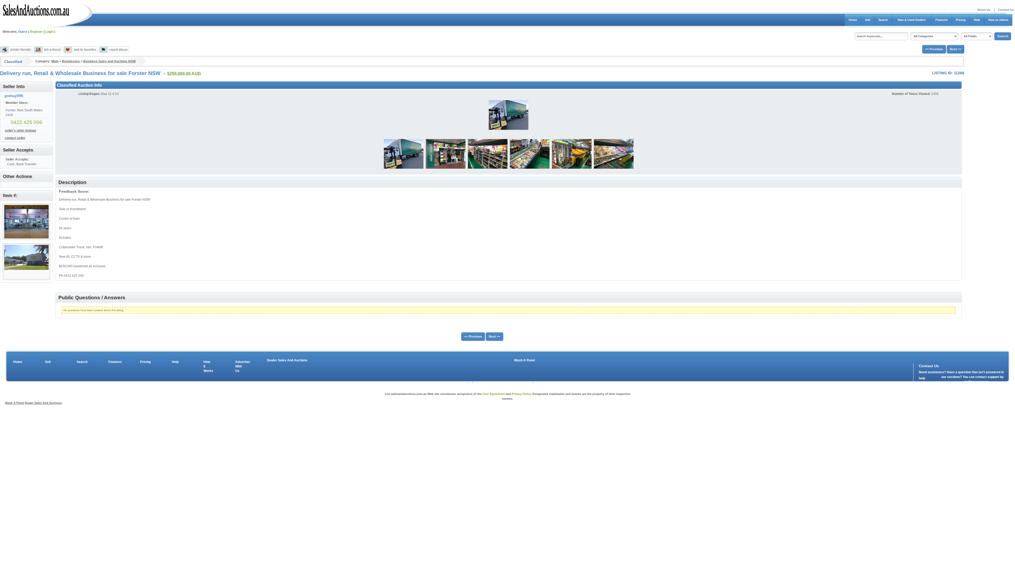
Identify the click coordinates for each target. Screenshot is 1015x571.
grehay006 (13, 96)
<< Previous (934, 49)
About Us (983, 9)
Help (977, 19)
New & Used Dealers (911, 19)
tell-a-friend (52, 50)
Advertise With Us (239, 366)
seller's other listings (20, 130)
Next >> (955, 49)
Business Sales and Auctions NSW (109, 61)
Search (883, 19)
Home (853, 19)
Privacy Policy (521, 393)
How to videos (998, 19)
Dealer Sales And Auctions (287, 360)
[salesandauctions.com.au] (36, 9)
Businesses (71, 61)
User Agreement (493, 393)
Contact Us (1006, 9)
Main (54, 61)
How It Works (207, 366)
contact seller (15, 138)
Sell (867, 19)
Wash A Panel (524, 360)
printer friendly (20, 50)
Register (36, 32)
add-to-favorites (85, 50)
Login (49, 32)
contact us (949, 383)
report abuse (118, 50)
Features (941, 19)
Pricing (961, 19)
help (922, 378)
